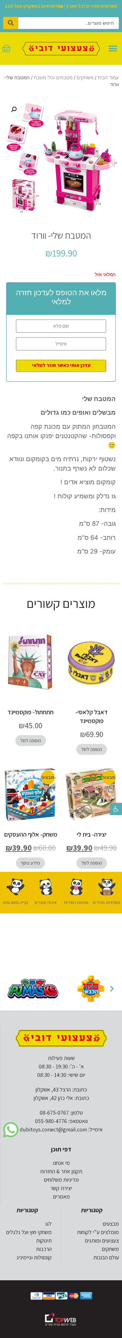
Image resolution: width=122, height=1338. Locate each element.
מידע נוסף (30, 863)
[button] (116, 809)
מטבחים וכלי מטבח (53, 78)
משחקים (85, 78)
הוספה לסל (91, 749)
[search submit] (10, 23)
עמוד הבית (108, 78)
